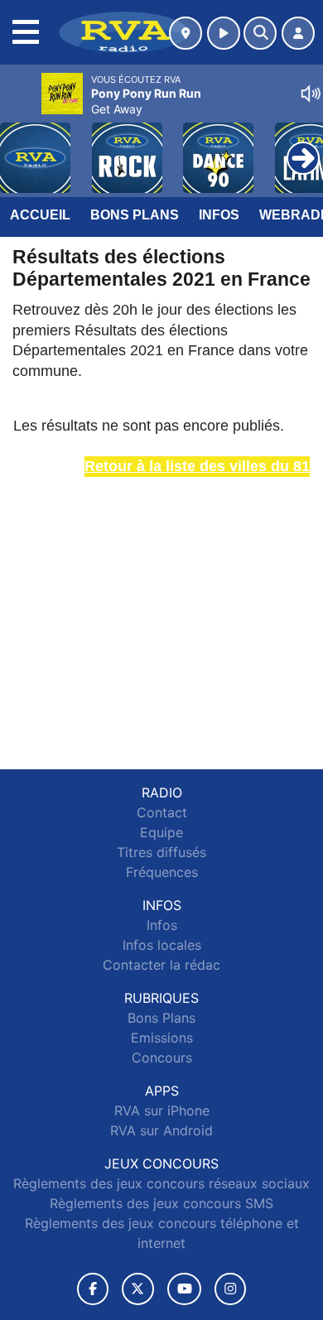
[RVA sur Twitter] (138, 1289)
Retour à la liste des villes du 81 (197, 466)
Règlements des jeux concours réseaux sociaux (161, 1183)
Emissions (162, 1037)
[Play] (21, 146)
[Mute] (310, 93)
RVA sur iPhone (162, 1110)
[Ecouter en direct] (223, 33)
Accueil (40, 215)
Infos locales (162, 945)
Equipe (161, 832)
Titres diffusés (161, 852)
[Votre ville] (185, 33)
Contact (162, 812)
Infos (219, 215)
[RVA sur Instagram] (230, 1289)
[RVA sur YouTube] (184, 1289)
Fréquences (162, 872)
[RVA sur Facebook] (92, 1289)
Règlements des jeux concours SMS (161, 1203)
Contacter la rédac (161, 964)
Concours (162, 1057)
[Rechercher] (260, 33)
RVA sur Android (161, 1130)
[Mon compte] (298, 33)
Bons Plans (134, 215)
